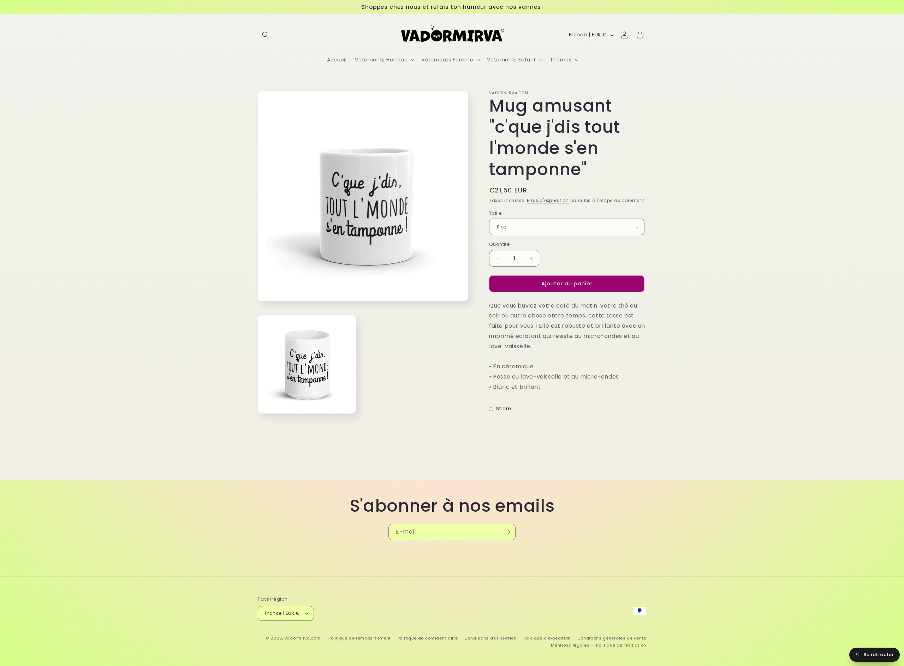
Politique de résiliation (621, 645)
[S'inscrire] (507, 532)
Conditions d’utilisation (490, 638)
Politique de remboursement (359, 638)
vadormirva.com (303, 638)
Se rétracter (878, 654)
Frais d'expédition (548, 200)
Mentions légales (570, 645)
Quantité (499, 244)
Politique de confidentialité (428, 638)
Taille (495, 213)
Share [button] (503, 408)
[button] (265, 35)
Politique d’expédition (547, 638)
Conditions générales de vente (611, 638)
